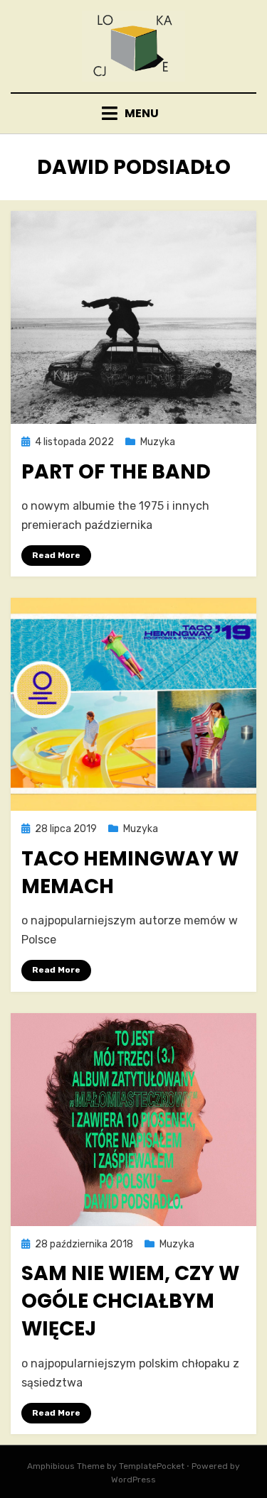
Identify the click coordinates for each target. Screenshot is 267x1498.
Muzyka (157, 442)
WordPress (133, 1480)
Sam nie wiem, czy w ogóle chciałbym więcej (130, 1301)
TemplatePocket (151, 1466)
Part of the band (116, 472)
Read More (56, 555)
